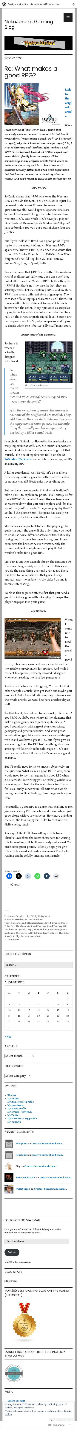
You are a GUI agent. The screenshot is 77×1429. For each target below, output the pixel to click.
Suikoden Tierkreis (17, 459)
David (47, 923)
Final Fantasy (38, 926)
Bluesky (11, 1095)
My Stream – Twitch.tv (19, 1112)
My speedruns (15, 1105)
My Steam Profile (16, 1108)
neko (51, 929)
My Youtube (14, 1122)
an (14, 923)
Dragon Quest (59, 923)
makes (43, 929)
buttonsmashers (34, 923)
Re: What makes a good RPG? (30, 71)
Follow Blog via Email (22, 1220)
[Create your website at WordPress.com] (38, 4)
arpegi (20, 923)
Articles (19, 919)
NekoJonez (44, 916)
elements (25, 926)
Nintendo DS (11, 933)
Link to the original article (68, 103)
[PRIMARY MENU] (68, 17)
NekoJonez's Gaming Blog (28, 24)
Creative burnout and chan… (47, 1143)
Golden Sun (11, 929)
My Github (13, 1098)
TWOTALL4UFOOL (26, 1177)
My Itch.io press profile (20, 1102)
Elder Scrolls (11, 926)
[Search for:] (38, 965)
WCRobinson (23, 1189)
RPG (32, 933)
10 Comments (11, 939)
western (29, 936)
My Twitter (13, 1115)
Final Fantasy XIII (57, 926)
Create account (16, 1400)
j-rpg (29, 929)
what (37, 936)
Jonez (36, 929)
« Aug (7, 1036)
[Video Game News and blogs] (24, 1342)
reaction (24, 933)
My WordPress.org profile (22, 1118)
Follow (12, 1252)
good (22, 929)
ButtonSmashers (33, 919)
